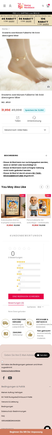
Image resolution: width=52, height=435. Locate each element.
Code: (9, 21)
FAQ (3, 409)
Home (5, 29)
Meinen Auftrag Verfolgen (12, 385)
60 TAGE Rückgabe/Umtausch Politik (16, 390)
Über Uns (5, 428)
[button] (4, 5)
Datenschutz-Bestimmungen (13, 404)
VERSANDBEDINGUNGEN (10, 414)
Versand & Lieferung (9, 395)
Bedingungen (7, 399)
